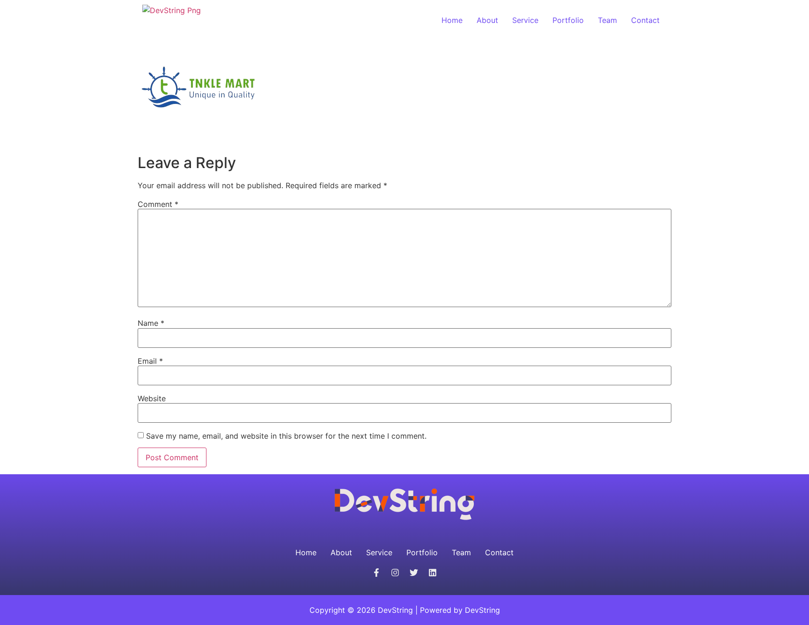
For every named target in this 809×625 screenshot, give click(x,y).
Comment (158, 204)
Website (152, 398)
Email (150, 361)
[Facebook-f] (376, 572)
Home (452, 20)
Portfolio (568, 20)
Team (607, 20)
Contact (645, 20)
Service (525, 20)
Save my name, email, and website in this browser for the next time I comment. (286, 436)
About (487, 20)
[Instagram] (395, 572)
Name (151, 323)
